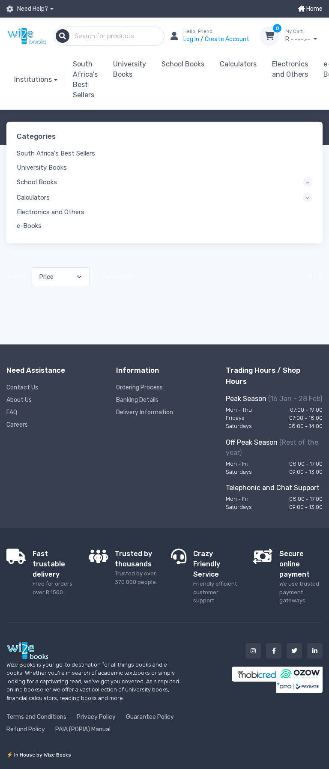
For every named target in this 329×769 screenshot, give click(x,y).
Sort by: (17, 276)
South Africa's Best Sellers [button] (56, 153)
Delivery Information (144, 412)
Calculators (238, 64)
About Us (19, 400)
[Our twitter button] (294, 650)
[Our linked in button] (315, 650)
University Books (129, 69)
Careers (17, 424)
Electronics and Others (290, 69)
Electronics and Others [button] (50, 212)
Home (314, 8)
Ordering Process (139, 387)
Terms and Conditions (36, 717)
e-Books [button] (29, 226)
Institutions (33, 79)
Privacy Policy (96, 717)
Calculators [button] (33, 197)
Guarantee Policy (150, 717)
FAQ (11, 412)
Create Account (227, 39)
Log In (191, 39)
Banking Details (137, 400)
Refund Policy (25, 729)
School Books (183, 64)
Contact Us (22, 387)
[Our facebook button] (273, 650)
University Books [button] (42, 167)
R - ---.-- (298, 36)
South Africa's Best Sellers (85, 79)
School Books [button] (37, 182)
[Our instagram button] (253, 650)
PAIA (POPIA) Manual (83, 729)
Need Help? (32, 8)
